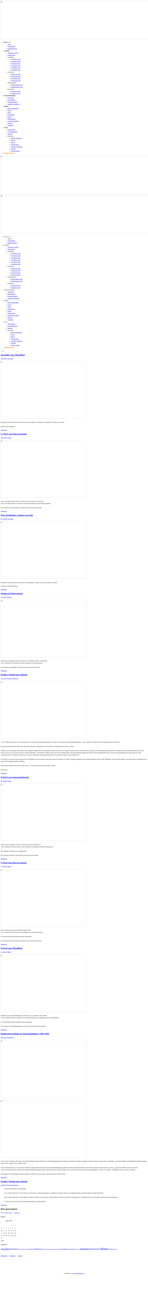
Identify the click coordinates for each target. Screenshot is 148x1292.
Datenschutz (4, 1256)
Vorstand (77, 1249)
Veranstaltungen (72, 1249)
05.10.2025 (4, 781)
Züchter (115, 1249)
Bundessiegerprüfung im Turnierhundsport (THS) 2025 (25, 1034)
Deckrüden (10, 358)
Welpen (9, 437)
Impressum (13, 1256)
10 (1, 1230)
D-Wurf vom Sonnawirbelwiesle (15, 777)
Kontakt (20, 1256)
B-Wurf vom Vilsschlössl (11, 948)
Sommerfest (64, 1249)
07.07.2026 (4, 519)
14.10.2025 (4, 678)
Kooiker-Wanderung (12, 678)
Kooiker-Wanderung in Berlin (14, 675)
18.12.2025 (4, 597)
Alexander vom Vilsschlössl (13, 355)
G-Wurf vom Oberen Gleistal (14, 434)
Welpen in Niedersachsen (12, 593)
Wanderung (84, 1249)
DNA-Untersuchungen (22, 1249)
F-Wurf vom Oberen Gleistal (13, 863)
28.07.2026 (4, 437)
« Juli (2, 1240)
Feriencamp (30, 1249)
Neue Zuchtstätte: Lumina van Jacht (17, 515)
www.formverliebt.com (78, 1273)
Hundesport (10, 1037)
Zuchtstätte (10, 519)
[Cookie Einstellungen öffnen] (13, 1290)
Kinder (43, 1249)
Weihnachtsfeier (95, 1249)
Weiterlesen (4, 430)
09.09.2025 (4, 1037)
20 (16, 1212)
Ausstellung (5, 1249)
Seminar (59, 1249)
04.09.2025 (4, 1185)
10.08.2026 (4, 358)
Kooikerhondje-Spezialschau (51, 1249)
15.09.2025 (4, 952)
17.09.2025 (4, 866)
